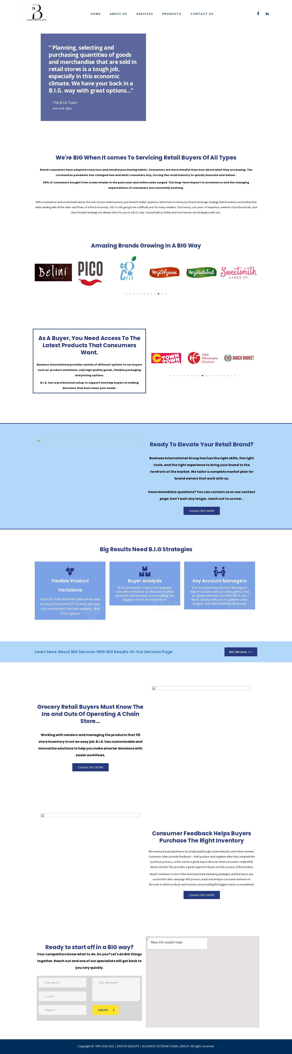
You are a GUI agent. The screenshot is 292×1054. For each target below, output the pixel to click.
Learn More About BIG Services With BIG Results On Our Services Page (103, 652)
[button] (126, 293)
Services (144, 14)
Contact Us (202, 14)
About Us (118, 14)
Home (96, 14)
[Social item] (258, 14)
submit (103, 1010)
